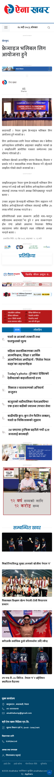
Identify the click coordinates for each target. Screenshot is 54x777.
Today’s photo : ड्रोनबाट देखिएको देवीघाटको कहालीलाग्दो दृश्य (28, 376)
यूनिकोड (43, 764)
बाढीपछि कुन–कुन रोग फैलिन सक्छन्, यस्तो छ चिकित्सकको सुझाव (29, 418)
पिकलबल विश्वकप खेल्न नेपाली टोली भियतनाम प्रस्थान (24, 602)
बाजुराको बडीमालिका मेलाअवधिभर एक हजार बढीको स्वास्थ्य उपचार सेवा (29, 404)
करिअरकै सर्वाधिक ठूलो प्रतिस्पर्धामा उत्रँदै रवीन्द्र (25, 641)
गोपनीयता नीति (31, 764)
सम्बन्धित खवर (27, 528)
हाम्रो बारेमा (18, 764)
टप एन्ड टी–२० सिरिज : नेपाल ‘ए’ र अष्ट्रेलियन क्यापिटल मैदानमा (23, 680)
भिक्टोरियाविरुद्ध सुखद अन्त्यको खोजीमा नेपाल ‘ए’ (26, 564)
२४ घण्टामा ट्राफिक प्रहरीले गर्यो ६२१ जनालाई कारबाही (28, 432)
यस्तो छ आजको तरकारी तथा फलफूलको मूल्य (23, 339)
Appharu (29, 774)
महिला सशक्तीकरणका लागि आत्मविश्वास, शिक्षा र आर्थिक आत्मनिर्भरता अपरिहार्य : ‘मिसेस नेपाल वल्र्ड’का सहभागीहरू (29, 357)
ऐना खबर (13, 83)
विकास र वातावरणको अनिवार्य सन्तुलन (26, 390)
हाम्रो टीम (7, 764)
